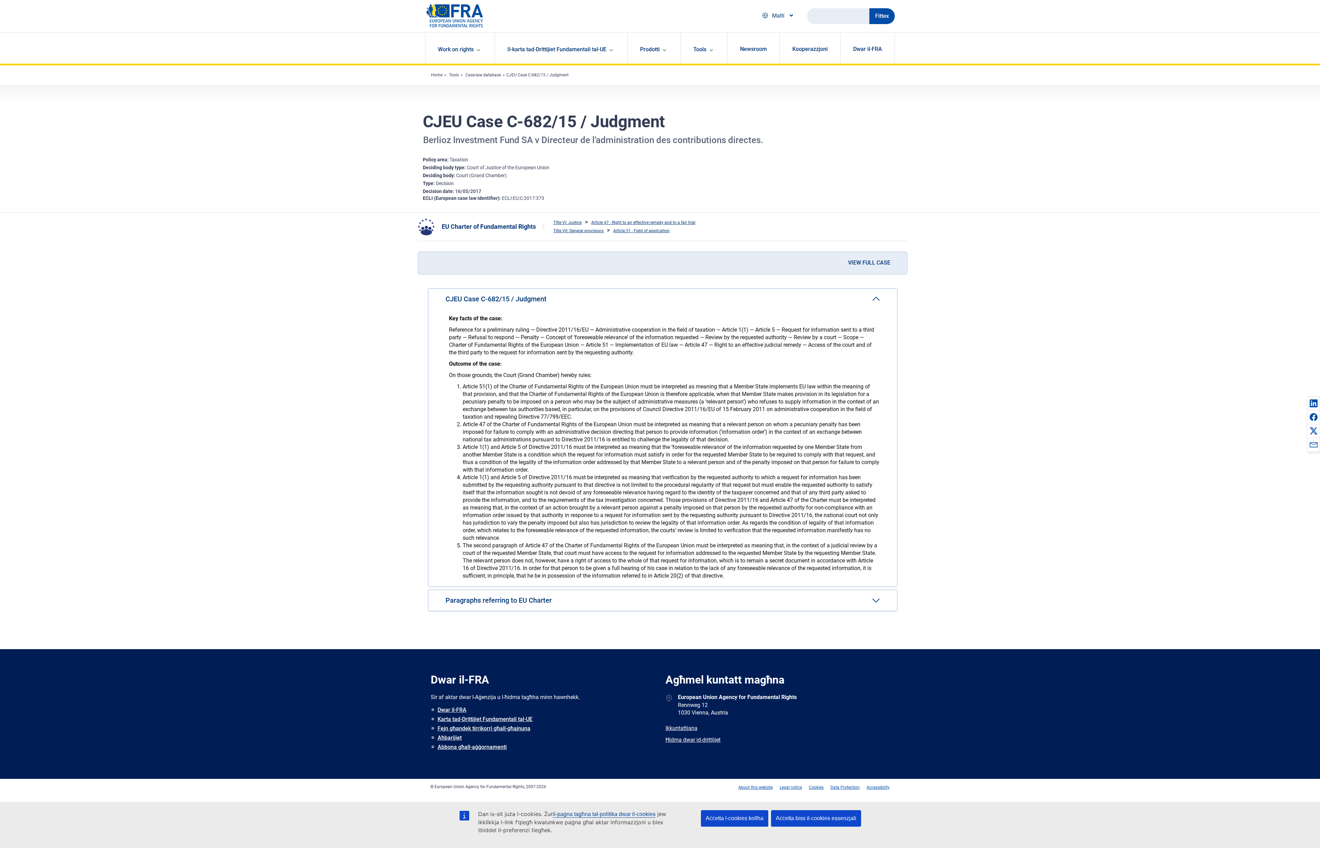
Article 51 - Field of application (641, 230)
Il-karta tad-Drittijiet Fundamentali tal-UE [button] (556, 49)
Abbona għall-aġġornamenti (472, 747)
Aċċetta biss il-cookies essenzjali (816, 818)
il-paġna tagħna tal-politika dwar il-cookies (604, 814)
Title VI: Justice (567, 222)
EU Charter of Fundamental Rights (489, 226)
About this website (755, 787)
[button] (1313, 403)
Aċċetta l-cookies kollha (734, 818)
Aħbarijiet (450, 737)
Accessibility (878, 787)
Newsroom (753, 49)
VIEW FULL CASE (869, 262)
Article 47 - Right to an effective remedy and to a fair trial (643, 222)
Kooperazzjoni (810, 49)
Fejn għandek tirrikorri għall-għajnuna (484, 728)
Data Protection (845, 787)
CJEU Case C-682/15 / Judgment (537, 75)
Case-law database (483, 75)
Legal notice (791, 787)
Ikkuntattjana (681, 728)
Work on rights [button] (456, 49)
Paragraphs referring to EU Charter (499, 600)
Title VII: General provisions (578, 230)
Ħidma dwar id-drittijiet (693, 740)
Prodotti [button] (650, 49)
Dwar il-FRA (867, 49)
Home (436, 75)
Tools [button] (699, 49)
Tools (454, 75)
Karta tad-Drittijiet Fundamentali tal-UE (485, 719)
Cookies (816, 787)
